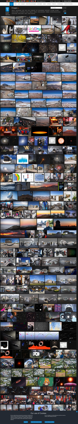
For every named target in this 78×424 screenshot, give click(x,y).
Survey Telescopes (31, 13)
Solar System (14, 13)
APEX (26, 10)
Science (65, 1)
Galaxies (56, 10)
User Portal (69, 1)
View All (13, 10)
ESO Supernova (41, 10)
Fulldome (52, 10)
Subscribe (51, 1)
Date (65, 13)
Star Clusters (21, 13)
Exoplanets (47, 10)
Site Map (58, 1)
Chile (29, 10)
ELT (36, 10)
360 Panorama (18, 10)
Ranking (64, 11)
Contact (55, 1)
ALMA (23, 10)
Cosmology (33, 10)
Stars (26, 13)
